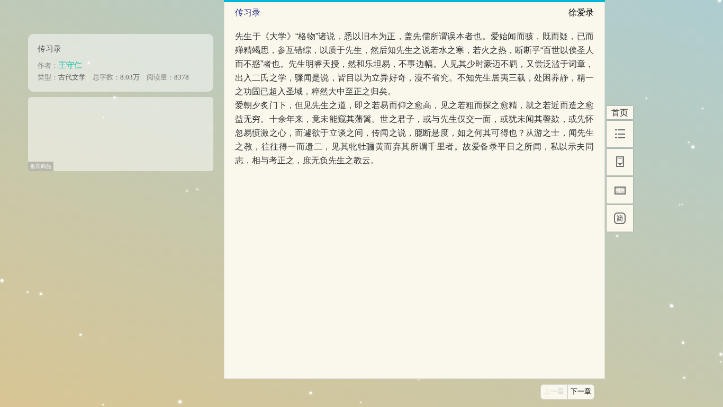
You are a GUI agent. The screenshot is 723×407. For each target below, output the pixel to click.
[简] (620, 218)
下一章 (581, 391)
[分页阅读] (620, 190)
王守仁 (70, 64)
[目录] (620, 134)
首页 (619, 112)
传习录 (49, 48)
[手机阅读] (620, 162)
